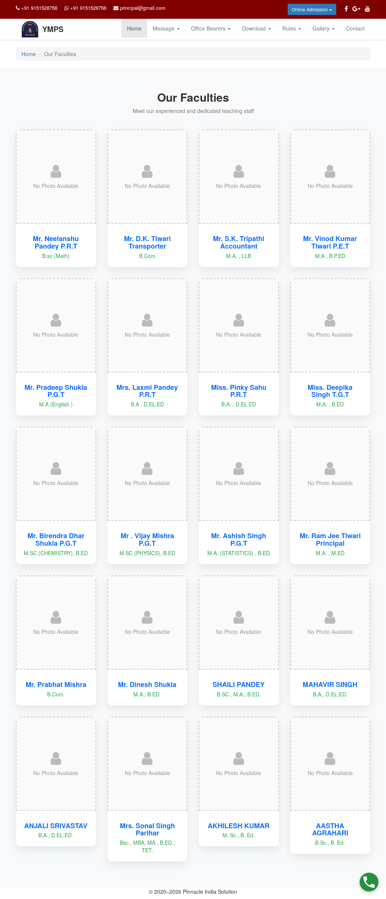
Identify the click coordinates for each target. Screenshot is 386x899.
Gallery (321, 28)
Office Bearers (209, 28)
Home (134, 28)
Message (164, 28)
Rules (289, 28)
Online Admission (310, 9)
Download (254, 28)
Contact (355, 28)
